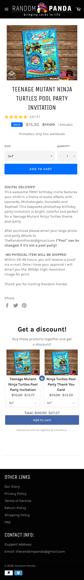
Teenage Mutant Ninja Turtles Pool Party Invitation (23, 384)
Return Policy (15, 508)
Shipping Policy (17, 515)
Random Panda (25, 565)
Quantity (63, 146)
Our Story (12, 486)
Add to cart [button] (42, 419)
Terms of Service (17, 501)
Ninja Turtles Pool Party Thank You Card (61, 384)
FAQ (7, 522)
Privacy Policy (15, 493)
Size (7, 146)
